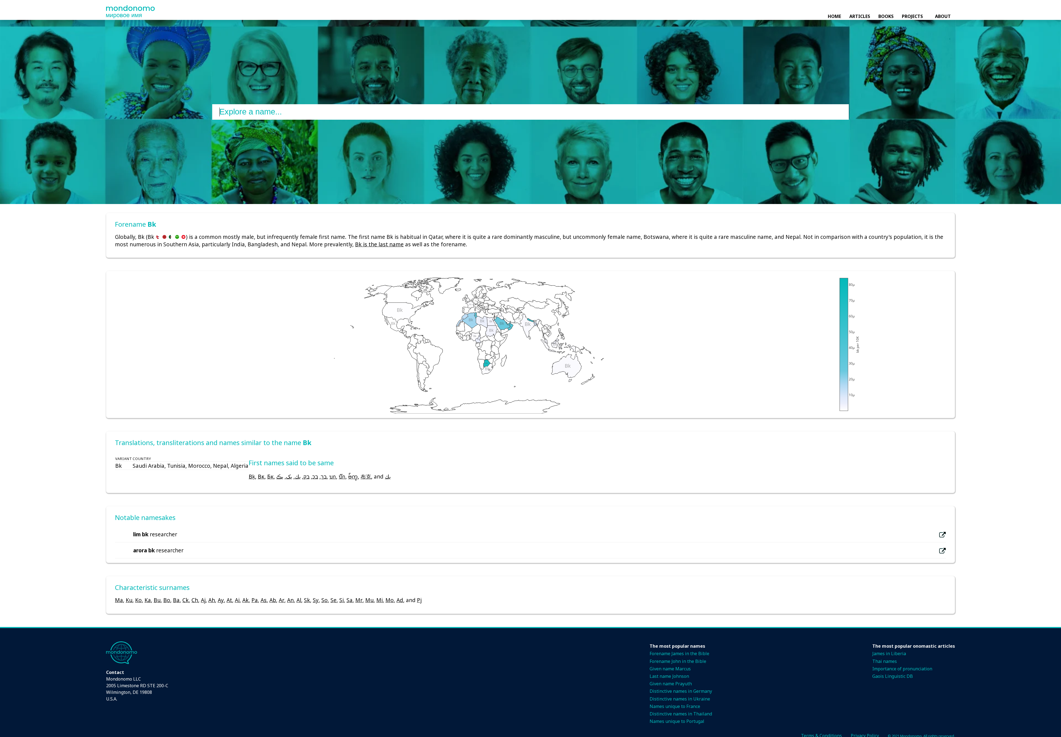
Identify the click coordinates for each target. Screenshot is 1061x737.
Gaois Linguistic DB (892, 676)
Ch (194, 600)
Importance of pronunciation (902, 669)
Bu (157, 600)
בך (324, 476)
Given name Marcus (670, 669)
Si (341, 600)
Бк (270, 476)
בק (306, 476)
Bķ (252, 476)
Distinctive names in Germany (681, 691)
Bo (166, 600)
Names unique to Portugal (677, 721)
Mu (369, 600)
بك (298, 476)
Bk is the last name (379, 244)
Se (333, 600)
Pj (419, 600)
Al (298, 600)
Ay (221, 600)
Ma (119, 600)
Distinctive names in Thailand (681, 714)
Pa (254, 600)
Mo (389, 600)
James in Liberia (889, 653)
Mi (379, 600)
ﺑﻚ (388, 476)
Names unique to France (675, 706)
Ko (138, 600)
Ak (245, 600)
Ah (211, 600)
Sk (307, 600)
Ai (237, 600)
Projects (912, 16)
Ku (129, 600)
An (290, 600)
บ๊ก (342, 476)
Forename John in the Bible (678, 661)
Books (886, 16)
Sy (316, 600)
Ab (272, 600)
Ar (281, 600)
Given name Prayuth (671, 684)
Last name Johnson (669, 676)
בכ (315, 476)
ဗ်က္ (353, 476)
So (324, 600)
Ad (399, 600)
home (834, 16)
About (943, 16)
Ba (176, 600)
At (229, 600)
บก (332, 476)
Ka (148, 600)
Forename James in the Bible (679, 653)
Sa (349, 600)
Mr (359, 600)
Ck (185, 600)
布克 (366, 476)
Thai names (884, 661)
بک (289, 476)
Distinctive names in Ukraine (680, 699)
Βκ (261, 476)
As (264, 600)
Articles (859, 16)
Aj (203, 600)
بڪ (279, 476)
